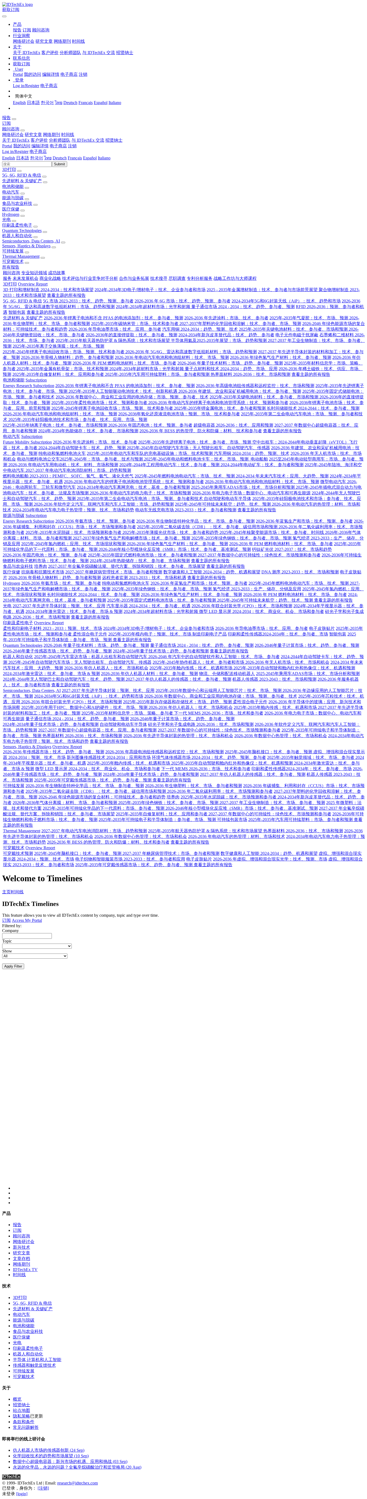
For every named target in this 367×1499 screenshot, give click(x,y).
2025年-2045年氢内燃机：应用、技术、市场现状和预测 (74, 543)
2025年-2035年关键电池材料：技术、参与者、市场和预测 (294, 329)
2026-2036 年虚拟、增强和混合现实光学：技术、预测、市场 (270, 859)
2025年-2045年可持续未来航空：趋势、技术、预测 (223, 504)
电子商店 (69, 74)
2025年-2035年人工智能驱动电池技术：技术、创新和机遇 (123, 391)
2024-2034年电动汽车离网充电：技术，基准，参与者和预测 (133, 487)
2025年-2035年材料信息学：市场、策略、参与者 (127, 713)
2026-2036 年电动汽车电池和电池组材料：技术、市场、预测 (172, 357)
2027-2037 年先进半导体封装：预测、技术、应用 (59, 606)
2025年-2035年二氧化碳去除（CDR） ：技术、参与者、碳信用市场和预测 (208, 526)
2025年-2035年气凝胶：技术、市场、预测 (309, 318)
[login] (21, 1493)
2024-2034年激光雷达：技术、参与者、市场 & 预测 (74, 611)
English (19, 102)
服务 (7, 278)
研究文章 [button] (33, 134)
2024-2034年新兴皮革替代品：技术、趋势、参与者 (226, 335)
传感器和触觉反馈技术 (34, 1365)
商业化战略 (50, 278)
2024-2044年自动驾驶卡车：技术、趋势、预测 (82, 447)
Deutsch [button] (60, 158)
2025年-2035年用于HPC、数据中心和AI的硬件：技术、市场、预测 (85, 707)
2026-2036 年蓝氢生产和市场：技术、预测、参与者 (304, 521)
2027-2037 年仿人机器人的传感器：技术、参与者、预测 (178, 679)
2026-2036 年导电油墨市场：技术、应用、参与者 (115, 329)
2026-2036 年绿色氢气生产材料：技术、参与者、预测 (280, 357)
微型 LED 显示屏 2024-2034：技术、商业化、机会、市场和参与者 (261, 611)
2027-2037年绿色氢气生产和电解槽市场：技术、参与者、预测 (131, 538)
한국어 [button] (36, 158)
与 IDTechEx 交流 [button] (87, 140)
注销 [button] (72, 146)
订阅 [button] (6, 123)
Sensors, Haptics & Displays (26, 246)
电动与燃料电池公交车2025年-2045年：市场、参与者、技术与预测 (80, 459)
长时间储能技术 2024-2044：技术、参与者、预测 (313, 408)
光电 (6, 219)
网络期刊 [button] (51, 134)
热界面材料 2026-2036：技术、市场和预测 (250, 374)
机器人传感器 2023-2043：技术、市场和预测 (274, 679)
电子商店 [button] (58, 146)
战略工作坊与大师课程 (235, 278)
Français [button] (75, 158)
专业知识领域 (34, 272)
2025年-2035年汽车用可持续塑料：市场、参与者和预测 (158, 374)
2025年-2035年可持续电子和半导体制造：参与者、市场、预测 (158, 819)
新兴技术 (21, 1247)
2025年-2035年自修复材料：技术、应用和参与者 (58, 374)
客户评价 (50, 52)
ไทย (58, 102)
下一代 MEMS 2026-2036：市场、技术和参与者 (218, 713)
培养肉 (40, 566)
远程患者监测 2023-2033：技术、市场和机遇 (144, 577)
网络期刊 (62, 41)
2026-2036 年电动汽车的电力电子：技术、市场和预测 (140, 493)
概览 (17, 1399)
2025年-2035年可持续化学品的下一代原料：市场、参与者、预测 (104, 808)
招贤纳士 (124, 52)
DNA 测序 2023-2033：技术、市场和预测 (300, 572)
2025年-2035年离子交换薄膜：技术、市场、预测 (58, 346)
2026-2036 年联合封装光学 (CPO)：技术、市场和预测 (242, 606)
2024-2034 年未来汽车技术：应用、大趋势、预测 (282, 476)
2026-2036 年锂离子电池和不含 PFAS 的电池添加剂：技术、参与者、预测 (113, 318)
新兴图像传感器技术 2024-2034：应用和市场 (109, 757)
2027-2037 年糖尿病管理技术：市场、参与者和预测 (113, 572)
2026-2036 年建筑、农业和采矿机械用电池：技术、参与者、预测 (239, 391)
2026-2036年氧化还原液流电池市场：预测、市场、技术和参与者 (179, 414)
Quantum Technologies (22, 230)
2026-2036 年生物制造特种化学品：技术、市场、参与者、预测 (195, 521)
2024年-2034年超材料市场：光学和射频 (153, 306)
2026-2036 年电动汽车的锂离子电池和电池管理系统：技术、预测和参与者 (218, 402)
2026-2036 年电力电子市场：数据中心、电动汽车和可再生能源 (251, 493)
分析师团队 (70, 52)
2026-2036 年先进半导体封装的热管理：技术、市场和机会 (178, 735)
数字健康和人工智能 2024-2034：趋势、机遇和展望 (211, 572)
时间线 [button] (67, 134)
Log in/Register (26, 85)
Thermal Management (20, 256)
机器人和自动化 (17, 235)
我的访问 (32, 74)
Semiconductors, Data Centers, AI (31, 241)
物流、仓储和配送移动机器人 (227, 673)
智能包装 (17, 312)
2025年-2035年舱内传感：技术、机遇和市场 (191, 668)
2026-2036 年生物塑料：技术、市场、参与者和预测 (193, 785)
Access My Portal (27, 920)
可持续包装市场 (232, 819)
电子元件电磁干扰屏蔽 (296, 335)
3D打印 (9, 169)
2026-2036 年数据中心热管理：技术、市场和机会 (280, 735)
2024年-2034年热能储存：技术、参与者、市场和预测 (88, 431)
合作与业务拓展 (134, 278)
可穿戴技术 (13, 261)
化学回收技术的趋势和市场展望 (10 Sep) (51, 1456)
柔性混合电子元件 (90, 634)
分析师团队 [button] (59, 140)
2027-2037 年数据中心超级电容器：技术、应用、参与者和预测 (97, 730)
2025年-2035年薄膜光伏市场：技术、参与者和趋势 (171, 532)
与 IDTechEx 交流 (98, 52)
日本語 (33, 102)
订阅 (27, 30)
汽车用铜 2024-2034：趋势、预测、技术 (200, 329)
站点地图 (21, 1410)
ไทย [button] (48, 158)
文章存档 (21, 1258)
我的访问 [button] (21, 146)
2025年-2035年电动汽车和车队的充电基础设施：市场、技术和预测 (150, 453)
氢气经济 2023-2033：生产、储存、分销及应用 (257, 589)
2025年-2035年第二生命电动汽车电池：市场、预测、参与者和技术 (140, 498)
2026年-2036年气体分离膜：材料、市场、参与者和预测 (65, 802)
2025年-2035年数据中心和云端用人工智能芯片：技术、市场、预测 (219, 690)
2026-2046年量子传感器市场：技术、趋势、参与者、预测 (57, 651)
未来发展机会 (25, 278)
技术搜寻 (158, 278)
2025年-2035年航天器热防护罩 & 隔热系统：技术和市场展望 (113, 340)
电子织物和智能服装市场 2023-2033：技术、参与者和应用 (130, 859)
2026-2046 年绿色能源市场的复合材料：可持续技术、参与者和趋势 (101, 797)
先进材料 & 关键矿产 (22, 181)
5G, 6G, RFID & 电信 (21, 175)
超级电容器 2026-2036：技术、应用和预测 (233, 425)
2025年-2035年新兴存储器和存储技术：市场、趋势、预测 (178, 701)
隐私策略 (21, 1416)
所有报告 (10, 267)
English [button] (8, 158)
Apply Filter (13, 966)
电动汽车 (10, 192)
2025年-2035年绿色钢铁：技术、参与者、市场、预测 (242, 538)
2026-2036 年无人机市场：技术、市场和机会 (287, 662)
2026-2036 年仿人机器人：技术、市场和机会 (106, 668)
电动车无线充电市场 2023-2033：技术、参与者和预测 (185, 510)
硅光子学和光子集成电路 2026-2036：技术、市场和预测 (201, 724)
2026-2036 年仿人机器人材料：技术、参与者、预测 (149, 673)
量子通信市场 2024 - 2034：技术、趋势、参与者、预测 (243, 306)
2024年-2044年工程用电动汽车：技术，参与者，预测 (170, 464)
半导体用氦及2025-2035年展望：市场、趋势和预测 (219, 340)
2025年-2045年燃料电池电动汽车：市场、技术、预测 (185, 476)
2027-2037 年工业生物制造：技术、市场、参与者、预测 (272, 802)
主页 (6, 892)
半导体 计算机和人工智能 (37, 1359)
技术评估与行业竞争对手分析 (90, 278)
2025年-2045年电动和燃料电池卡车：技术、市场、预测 (197, 459)
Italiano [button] (104, 158)
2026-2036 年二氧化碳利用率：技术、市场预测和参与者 (220, 791)
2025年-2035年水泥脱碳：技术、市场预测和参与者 (74, 532)
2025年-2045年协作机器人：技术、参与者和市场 (199, 662)
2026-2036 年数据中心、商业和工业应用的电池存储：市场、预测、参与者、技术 (132, 397)
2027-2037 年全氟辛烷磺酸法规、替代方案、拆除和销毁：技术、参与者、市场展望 (126, 566)
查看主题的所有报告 (66, 295)
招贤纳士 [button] (114, 140)
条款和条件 (23, 1421)
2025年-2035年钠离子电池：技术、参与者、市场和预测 (55, 425)
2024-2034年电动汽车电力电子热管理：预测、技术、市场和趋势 (73, 510)
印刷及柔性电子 (17, 225)
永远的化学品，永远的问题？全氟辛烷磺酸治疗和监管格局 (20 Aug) (77, 1467)
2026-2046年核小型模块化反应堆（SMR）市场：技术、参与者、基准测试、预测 (175, 549)
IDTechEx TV (25, 1269)
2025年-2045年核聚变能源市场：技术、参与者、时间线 (272, 532)
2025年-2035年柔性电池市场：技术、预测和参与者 (99, 402)
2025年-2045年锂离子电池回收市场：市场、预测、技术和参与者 (64, 351)
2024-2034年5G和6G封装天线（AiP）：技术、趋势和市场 (286, 301)
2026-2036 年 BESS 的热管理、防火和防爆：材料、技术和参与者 (200, 431)
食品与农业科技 (17, 203)
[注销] (43, 1488)
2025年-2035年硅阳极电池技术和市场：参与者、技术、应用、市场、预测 (77, 419)
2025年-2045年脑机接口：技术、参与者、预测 (269, 752)
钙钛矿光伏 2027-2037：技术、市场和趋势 (292, 549)
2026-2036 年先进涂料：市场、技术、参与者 (226, 318)
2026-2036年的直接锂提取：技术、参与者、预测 (131, 335)
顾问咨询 (40, 30)
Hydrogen (10, 214)
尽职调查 (177, 278)
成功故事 (56, 272)
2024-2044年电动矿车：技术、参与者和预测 (262, 464)
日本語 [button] (22, 158)
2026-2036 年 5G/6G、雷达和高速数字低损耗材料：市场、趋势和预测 (191, 351)
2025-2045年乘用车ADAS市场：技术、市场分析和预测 (243, 487)
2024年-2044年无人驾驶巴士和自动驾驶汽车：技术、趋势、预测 (64, 679)
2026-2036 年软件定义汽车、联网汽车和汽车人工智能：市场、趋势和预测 (104, 504)
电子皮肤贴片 (322, 628)
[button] (17, 24)
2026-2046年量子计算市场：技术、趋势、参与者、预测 (307, 645)
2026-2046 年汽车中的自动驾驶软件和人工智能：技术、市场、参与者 (214, 656)
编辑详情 (50, 74)
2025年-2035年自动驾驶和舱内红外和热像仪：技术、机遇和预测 (294, 668)
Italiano (115, 102)
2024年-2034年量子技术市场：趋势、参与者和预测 (161, 651)
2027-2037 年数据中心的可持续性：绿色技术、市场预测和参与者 (259, 555)
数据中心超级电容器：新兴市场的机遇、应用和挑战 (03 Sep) (70, 1461)
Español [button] (90, 158)
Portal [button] (7, 146)
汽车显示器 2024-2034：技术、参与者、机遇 (148, 606)
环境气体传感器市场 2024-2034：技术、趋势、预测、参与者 (209, 757)
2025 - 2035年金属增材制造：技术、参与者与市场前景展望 (263, 289)
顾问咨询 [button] (10, 129)
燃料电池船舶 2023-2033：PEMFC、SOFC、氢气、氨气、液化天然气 (68, 476)
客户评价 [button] (39, 140)
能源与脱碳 (13, 197)
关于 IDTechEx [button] (16, 140)
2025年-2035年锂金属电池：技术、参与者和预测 (220, 408)
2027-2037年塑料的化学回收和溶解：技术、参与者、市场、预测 (240, 323)
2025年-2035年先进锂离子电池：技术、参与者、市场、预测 (195, 442)
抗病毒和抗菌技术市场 (42, 572)
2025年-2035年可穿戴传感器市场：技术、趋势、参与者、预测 (93, 780)
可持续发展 (13, 251)
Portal (18, 74)
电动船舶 (259, 459)
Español (100, 102)
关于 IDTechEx (26, 52)
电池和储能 (13, 186)
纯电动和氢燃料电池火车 (62, 453)
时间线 (78, 41)
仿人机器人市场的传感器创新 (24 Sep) (48, 1450)
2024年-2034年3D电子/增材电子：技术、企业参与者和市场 (150, 289)
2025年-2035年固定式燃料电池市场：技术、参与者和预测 (143, 555)
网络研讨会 (23, 41)
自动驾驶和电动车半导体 (227, 498)
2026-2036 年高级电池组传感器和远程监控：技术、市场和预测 (255, 385)
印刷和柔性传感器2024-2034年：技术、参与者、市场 (278, 634)
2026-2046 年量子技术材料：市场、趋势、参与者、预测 (230, 363)
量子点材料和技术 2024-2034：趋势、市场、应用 (231, 368)
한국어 (47, 102)
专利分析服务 (200, 278)
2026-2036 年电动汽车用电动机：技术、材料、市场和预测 (63, 464)
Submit (59, 164)
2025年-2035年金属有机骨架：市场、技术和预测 (63, 368)
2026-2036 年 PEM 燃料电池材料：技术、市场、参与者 (124, 363)
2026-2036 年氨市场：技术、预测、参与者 (95, 521)
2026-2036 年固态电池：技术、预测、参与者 (150, 425)
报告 (17, 30)
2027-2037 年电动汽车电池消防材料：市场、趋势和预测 (78, 470)
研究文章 (44, 41)
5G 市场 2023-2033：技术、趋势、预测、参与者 (88, 301)
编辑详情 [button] (40, 146)
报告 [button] (6, 117)
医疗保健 (10, 209)
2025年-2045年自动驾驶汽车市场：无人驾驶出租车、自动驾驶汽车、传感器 (198, 447)
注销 (83, 74)
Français (85, 102)
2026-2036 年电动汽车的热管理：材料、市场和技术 (236, 836)
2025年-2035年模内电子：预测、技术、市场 (150, 634)
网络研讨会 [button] (13, 134)
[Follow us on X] (189, 1084)
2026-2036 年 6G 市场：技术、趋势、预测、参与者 (183, 301)
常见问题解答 (26, 1427)
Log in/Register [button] (15, 151)
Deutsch (70, 102)
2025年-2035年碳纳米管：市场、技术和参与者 (135, 323)
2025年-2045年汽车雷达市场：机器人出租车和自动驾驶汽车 (91, 656)
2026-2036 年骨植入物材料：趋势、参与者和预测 (67, 357)
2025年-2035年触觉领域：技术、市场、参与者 (311, 757)
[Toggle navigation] (4, 16)
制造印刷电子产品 (209, 634)
